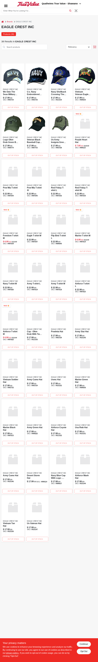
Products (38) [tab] (8, 34)
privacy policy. (12, 653)
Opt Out (83, 651)
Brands (10, 22)
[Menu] (6, 6)
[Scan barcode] (76, 11)
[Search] (70, 10)
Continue (84, 644)
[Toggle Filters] (94, 46)
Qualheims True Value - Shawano (60, 3)
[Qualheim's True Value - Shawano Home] (28, 4)
